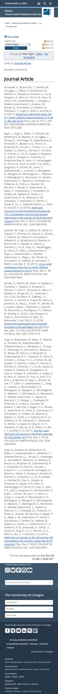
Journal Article (23, 63)
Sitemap (34, 644)
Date (39, 54)
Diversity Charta (30, 662)
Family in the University (31, 691)
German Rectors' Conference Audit (19, 669)
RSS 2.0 (49, 48)
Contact (10, 648)
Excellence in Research (28, 684)
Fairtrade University (13, 691)
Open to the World (41, 669)
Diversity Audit (44, 662)
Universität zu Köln (16, 3)
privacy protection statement (23, 640)
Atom (50, 41)
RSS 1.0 (49, 44)
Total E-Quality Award (14, 662)
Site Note (43, 644)
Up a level (13, 36)
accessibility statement (17, 644)
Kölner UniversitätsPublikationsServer (23, 12)
